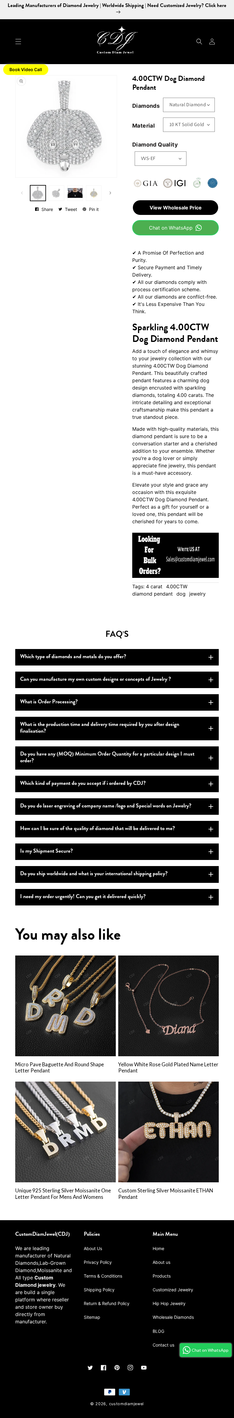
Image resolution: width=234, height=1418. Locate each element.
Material (143, 125)
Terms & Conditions (103, 1275)
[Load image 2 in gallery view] (56, 193)
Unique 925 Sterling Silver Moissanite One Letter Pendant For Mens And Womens (63, 1194)
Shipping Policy (99, 1289)
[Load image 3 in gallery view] (75, 193)
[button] (18, 41)
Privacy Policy (98, 1262)
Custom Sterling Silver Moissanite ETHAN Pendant (165, 1194)
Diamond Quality (155, 144)
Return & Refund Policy (106, 1303)
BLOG (158, 1331)
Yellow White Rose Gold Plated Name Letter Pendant (168, 1067)
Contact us (163, 1344)
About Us (93, 1248)
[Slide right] (110, 193)
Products (162, 1275)
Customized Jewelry (173, 1289)
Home (158, 1248)
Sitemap (92, 1317)
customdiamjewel (126, 1404)
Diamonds (146, 106)
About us (161, 1262)
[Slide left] (22, 193)
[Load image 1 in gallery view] (38, 193)
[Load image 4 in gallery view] (93, 193)
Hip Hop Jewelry (169, 1303)
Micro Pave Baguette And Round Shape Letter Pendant (59, 1067)
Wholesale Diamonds (173, 1317)
